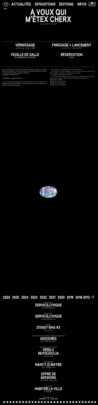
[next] (92, 297)
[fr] (92, 3)
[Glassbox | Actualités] (6, 4)
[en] (94, 3)
